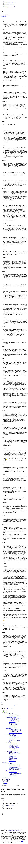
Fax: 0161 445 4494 (10, 4)
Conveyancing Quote (13, 767)
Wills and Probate (12, 756)
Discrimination (12, 737)
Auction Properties (13, 772)
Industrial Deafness (13, 744)
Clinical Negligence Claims (14, 718)
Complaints (18, 830)
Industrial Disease (10, 742)
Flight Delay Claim (13, 759)
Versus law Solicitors (5, 15)
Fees (10, 741)
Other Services (9, 751)
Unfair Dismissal (12, 735)
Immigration (8, 728)
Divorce (10, 755)
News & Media (6, 779)
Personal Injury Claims (11, 717)
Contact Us (5, 781)
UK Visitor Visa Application (15, 729)
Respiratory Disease (13, 748)
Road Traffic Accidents (14, 720)
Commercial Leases (13, 775)
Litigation (11, 757)
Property (5, 762)
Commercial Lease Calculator (15, 768)
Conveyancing (9, 763)
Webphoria (9, 830)
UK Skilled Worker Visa (14, 731)
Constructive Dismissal (14, 736)
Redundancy (11, 739)
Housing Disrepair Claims (14, 716)
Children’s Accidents (13, 724)
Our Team (5, 776)
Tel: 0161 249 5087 (10, 805)
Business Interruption (13, 714)
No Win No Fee (12, 761)
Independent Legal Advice (14, 752)
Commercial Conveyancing (14, 766)
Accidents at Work (13, 719)
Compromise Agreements (14, 740)
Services (5, 712)
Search (2, 785)
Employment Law (10, 734)
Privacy (13, 830)
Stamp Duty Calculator (14, 769)
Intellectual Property (13, 758)
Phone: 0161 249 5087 (10, 2)
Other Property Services (11, 770)
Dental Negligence (13, 726)
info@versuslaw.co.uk (10, 6)
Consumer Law (9, 713)
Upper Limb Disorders (13, 750)
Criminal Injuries (12, 725)
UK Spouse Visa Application (15, 730)
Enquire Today (10, 708)
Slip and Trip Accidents (14, 723)
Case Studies (6, 780)
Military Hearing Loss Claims (15, 753)
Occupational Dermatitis (14, 747)
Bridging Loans (12, 774)
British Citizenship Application (15, 733)
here (22, 841)
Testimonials (6, 778)
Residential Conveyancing (14, 764)
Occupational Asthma (13, 746)
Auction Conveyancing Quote (15, 773)
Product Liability (12, 722)
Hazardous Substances (13, 745)
